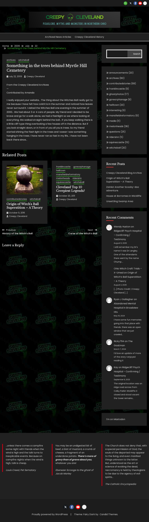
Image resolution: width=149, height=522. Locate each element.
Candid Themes (109, 514)
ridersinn (77, 178)
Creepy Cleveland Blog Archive (124, 173)
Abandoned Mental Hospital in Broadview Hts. (126, 308)
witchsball (23, 59)
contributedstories (17, 199)
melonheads (63, 178)
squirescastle (63, 182)
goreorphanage (82, 166)
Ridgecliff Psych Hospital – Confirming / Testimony (128, 235)
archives (11, 59)
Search (136, 53)
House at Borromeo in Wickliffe (123, 196)
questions (114, 131)
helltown (60, 170)
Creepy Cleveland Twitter (130, 3)
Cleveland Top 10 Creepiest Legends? (70, 188)
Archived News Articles (58, 37)
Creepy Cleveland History (89, 37)
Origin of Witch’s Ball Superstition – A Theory (25, 205)
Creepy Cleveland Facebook (135, 3)
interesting (115, 110)
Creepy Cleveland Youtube (140, 3)
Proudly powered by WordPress (50, 514)
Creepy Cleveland (35, 76)
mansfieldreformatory (68, 174)
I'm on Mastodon (115, 419)
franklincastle (63, 166)
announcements (118, 72)
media (112, 121)
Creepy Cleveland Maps (145, 3)
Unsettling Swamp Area (119, 201)
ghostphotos (116, 94)
